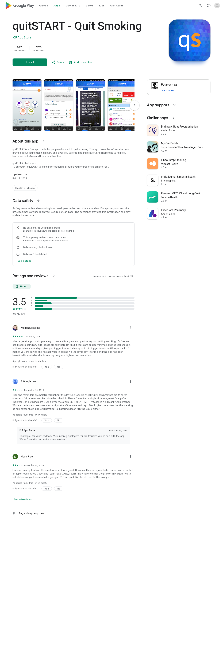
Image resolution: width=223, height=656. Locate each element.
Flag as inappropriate (28, 513)
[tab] (43, 5)
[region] (82, 48)
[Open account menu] (217, 5)
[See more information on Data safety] (38, 200)
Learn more (29, 231)
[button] (27, 105)
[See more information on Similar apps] (173, 118)
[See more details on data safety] (24, 261)
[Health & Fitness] (25, 188)
